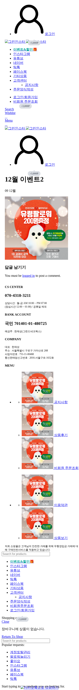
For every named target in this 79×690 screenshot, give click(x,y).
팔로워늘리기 (20, 656)
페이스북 (17, 674)
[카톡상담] (40, 687)
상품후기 (60, 435)
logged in (28, 275)
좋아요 (15, 661)
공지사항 (31, 85)
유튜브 (15, 670)
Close (5, 621)
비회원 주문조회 (66, 468)
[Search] (72, 554)
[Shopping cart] (6, 116)
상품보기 (60, 538)
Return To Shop (12, 636)
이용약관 (60, 505)
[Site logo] (15, 41)
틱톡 (13, 679)
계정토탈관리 (20, 652)
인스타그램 (18, 665)
